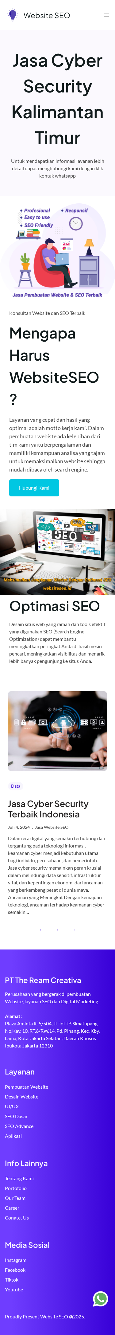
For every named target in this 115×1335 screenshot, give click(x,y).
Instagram (15, 1260)
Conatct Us (17, 1217)
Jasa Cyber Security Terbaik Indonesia (48, 808)
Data (15, 786)
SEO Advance (19, 1126)
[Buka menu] (106, 15)
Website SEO (47, 15)
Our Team (15, 1198)
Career (12, 1208)
